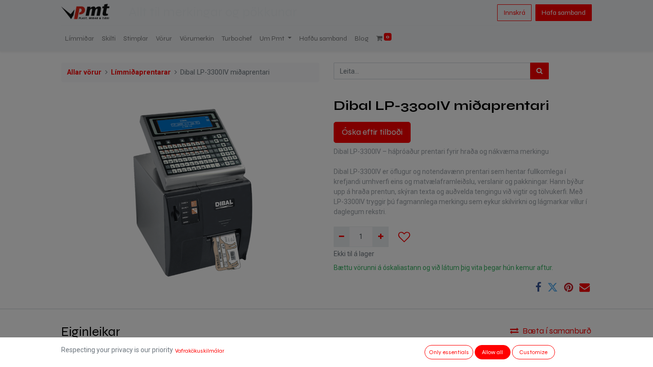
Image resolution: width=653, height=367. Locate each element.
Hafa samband (564, 13)
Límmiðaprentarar (141, 72)
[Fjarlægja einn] (341, 237)
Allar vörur (84, 72)
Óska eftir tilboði (372, 132)
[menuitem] (79, 38)
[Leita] (539, 71)
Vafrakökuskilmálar (199, 350)
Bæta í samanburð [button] (556, 331)
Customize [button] (533, 352)
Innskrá (514, 13)
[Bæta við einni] (380, 237)
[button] (404, 237)
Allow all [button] (492, 352)
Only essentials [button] (449, 352)
